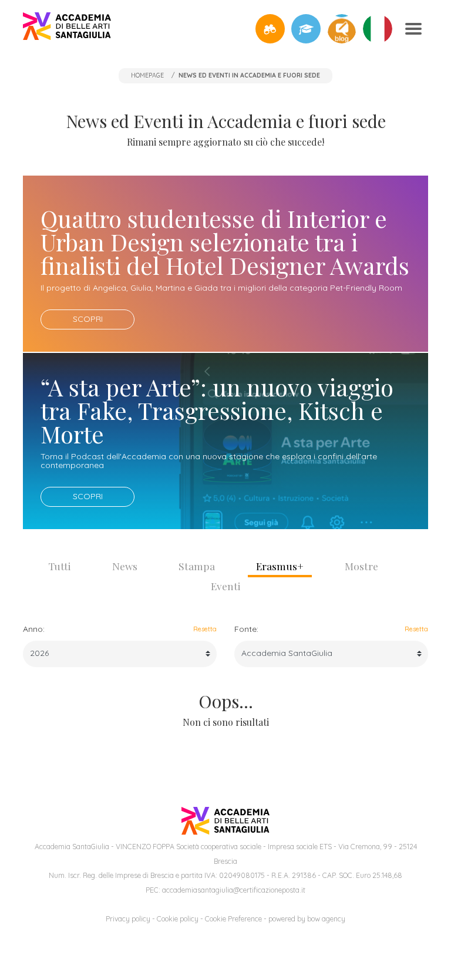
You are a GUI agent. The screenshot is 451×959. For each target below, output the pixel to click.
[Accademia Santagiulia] (67, 28)
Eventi (226, 586)
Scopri (88, 319)
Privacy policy (128, 918)
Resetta (205, 629)
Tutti (59, 566)
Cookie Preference (233, 918)
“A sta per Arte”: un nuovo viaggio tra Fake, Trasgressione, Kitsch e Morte (217, 410)
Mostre (361, 566)
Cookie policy (177, 918)
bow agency (326, 918)
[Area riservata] (306, 28)
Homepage (147, 75)
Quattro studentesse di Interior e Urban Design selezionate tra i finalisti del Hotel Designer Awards (225, 242)
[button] (270, 28)
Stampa (197, 566)
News (124, 566)
